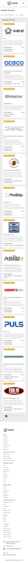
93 (21, 416)
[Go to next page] (4, 418)
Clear (20, 15)
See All (22, 47)
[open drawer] (23, 3)
